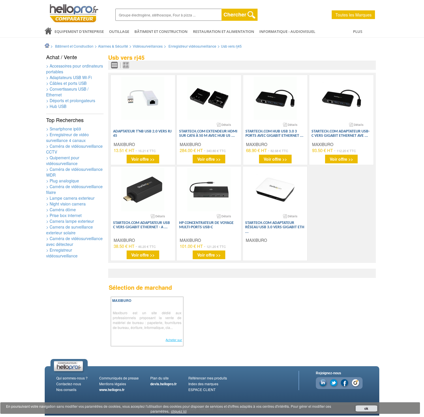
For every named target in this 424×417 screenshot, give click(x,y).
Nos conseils (66, 389)
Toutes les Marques (353, 15)
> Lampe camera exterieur (70, 198)
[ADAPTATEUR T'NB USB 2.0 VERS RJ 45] (142, 98)
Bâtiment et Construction (160, 31)
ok (366, 408)
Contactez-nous (68, 383)
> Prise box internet (64, 215)
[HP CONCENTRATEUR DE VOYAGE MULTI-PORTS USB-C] (209, 189)
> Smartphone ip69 (63, 129)
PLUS (357, 31)
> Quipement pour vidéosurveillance (62, 160)
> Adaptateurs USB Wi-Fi (69, 77)
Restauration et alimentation (223, 31)
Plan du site (159, 377)
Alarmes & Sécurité (113, 46)
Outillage (119, 31)
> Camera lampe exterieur (70, 221)
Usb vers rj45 (231, 46)
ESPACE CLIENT (201, 389)
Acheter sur (174, 339)
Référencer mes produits (207, 377)
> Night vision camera (66, 204)
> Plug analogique (62, 181)
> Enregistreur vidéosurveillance (62, 253)
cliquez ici (179, 411)
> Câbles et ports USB (66, 83)
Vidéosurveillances (148, 46)
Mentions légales (112, 383)
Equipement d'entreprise (79, 31)
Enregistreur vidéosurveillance (192, 46)
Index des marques (203, 383)
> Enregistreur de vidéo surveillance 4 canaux (67, 137)
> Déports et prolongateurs (70, 100)
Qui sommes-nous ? (72, 377)
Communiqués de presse (119, 377)
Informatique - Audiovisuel (287, 31)
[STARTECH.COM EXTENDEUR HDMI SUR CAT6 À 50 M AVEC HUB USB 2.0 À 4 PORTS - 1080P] (209, 98)
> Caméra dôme (61, 209)
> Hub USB (56, 106)
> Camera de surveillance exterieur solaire (69, 229)
